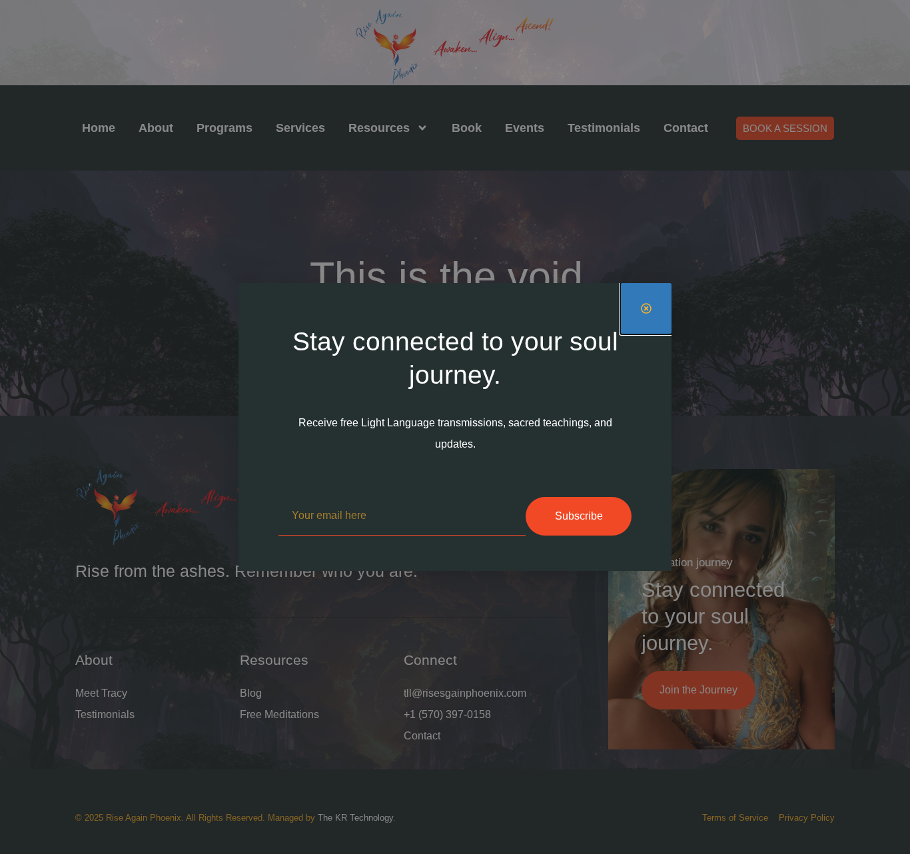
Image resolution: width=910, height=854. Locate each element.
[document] (455, 427)
